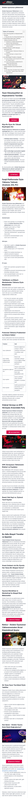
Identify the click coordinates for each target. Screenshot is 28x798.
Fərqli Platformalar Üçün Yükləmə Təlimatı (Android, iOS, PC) (12, 39)
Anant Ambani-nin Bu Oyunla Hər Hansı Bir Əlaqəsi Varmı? (15, 59)
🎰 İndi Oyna (14, 174)
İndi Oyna (14, 120)
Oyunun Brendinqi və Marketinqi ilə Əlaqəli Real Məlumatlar (14, 62)
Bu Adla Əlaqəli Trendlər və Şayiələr (13, 57)
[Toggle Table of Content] (23, 32)
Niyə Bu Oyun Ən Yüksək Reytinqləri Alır (15, 36)
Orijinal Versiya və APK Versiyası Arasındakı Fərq (12, 48)
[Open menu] (25, 3)
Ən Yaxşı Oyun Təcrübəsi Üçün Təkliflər (15, 69)
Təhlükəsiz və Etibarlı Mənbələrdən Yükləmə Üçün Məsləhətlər (14, 42)
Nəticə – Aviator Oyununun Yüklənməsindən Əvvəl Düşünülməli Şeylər (13, 66)
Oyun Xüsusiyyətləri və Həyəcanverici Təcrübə (13, 34)
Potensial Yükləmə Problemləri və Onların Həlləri (14, 45)
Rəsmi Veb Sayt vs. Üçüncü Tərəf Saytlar (13, 54)
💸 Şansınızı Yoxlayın (14, 619)
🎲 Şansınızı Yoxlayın (14, 761)
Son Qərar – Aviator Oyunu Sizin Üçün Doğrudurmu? (14, 72)
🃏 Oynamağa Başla (14, 432)
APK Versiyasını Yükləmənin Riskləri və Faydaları (15, 51)
